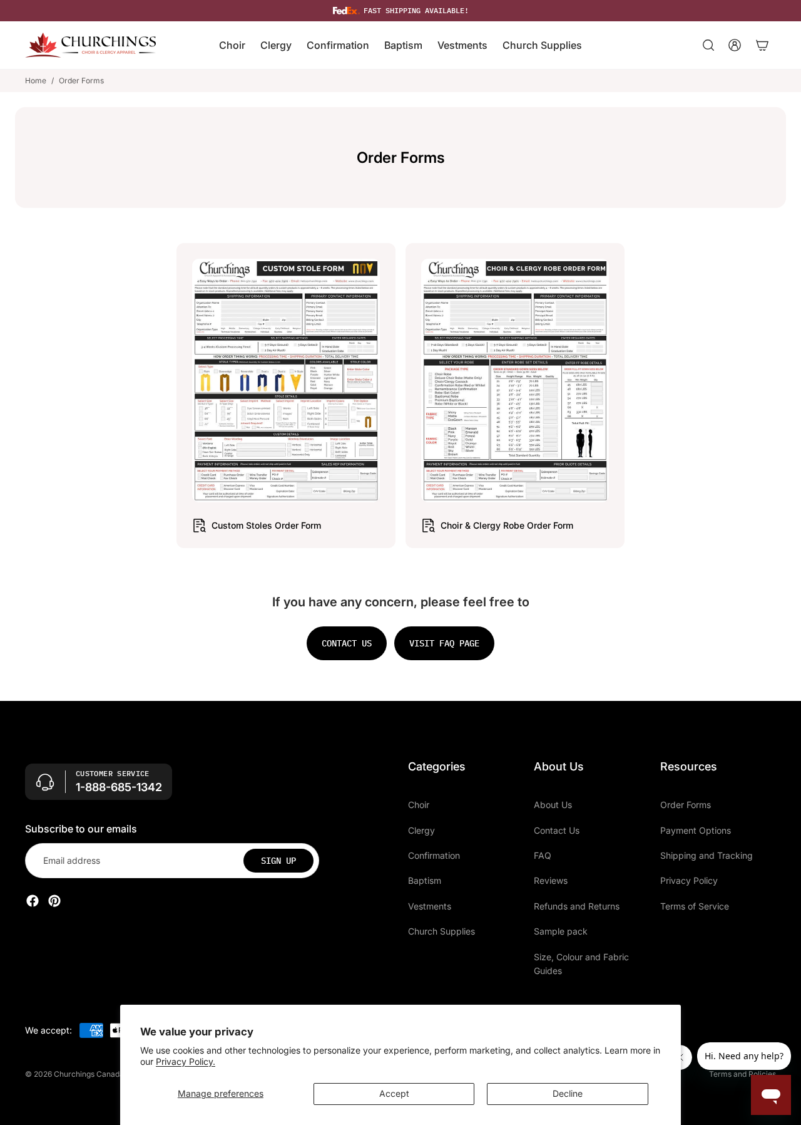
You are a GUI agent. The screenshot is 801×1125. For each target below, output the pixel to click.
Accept (394, 1093)
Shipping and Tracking (706, 854)
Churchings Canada (89, 1074)
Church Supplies (441, 931)
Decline (568, 1093)
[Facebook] (32, 900)
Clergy (421, 829)
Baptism (424, 880)
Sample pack (561, 931)
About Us (553, 804)
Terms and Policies (742, 1074)
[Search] (708, 45)
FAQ (542, 854)
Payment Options (695, 829)
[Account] (734, 45)
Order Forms (685, 804)
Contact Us (556, 829)
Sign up (278, 860)
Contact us (347, 643)
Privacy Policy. (185, 1061)
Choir (418, 804)
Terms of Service (694, 905)
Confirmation (434, 854)
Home (35, 80)
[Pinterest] (54, 900)
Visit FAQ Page (444, 643)
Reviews (551, 880)
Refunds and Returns (577, 905)
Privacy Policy (689, 880)
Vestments (429, 905)
